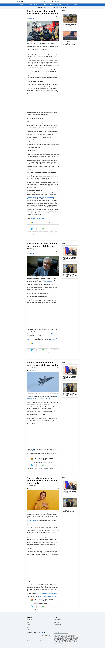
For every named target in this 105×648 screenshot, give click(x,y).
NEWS (63, 11)
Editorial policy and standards (45, 635)
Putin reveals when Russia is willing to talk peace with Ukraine (69, 258)
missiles (51, 232)
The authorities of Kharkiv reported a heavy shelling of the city (41, 333)
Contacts (41, 640)
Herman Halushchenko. (48, 281)
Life (41, 5)
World (46, 5)
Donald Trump (55, 7)
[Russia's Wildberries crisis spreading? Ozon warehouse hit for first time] (70, 35)
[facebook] (56, 633)
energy (29, 234)
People (75, 5)
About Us (28, 635)
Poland (40, 468)
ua (17, 1)
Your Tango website (31, 520)
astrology (35, 609)
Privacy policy (42, 637)
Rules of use (29, 637)
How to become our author (44, 638)
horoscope (30, 609)
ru (22, 1)
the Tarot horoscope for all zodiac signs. (47, 596)
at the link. (53, 339)
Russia (40, 232)
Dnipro (33, 234)
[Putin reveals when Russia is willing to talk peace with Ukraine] (70, 251)
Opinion (67, 5)
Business (60, 5)
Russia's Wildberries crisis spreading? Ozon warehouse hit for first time (70, 43)
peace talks (49, 7)
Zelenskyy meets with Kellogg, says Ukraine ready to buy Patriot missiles (70, 275)
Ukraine (29, 232)
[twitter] (60, 633)
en (19, 1)
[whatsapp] (65, 633)
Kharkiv (56, 232)
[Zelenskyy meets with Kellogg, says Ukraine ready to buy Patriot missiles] (70, 268)
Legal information (30, 638)
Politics (52, 5)
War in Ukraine (33, 5)
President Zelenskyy (63, 7)
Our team (28, 640)
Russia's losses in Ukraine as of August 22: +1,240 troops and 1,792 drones (69, 26)
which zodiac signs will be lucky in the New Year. (46, 593)
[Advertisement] (43, 103)
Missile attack (46, 232)
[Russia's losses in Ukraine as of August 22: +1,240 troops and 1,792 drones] (70, 18)
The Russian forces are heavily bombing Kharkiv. (43, 450)
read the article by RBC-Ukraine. (38, 218)
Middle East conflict (42, 7)
